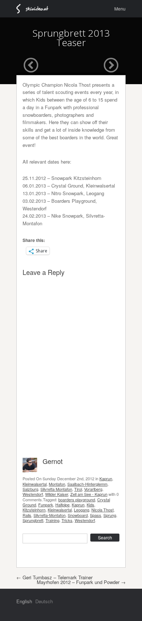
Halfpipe (62, 504)
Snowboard (78, 515)
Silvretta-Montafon (49, 515)
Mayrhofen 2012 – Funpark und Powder (81, 582)
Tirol (78, 489)
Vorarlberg (93, 489)
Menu (120, 8)
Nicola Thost (102, 510)
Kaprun (105, 478)
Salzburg (30, 489)
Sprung (109, 515)
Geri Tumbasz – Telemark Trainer (54, 577)
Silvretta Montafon (56, 489)
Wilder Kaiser (56, 494)
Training (52, 520)
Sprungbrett (33, 520)
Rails (27, 515)
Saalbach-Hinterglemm (87, 484)
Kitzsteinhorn (34, 510)
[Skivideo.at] (35, 8)
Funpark (45, 504)
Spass (95, 515)
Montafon (57, 484)
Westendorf (33, 494)
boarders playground (76, 499)
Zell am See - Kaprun (88, 494)
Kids (90, 504)
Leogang (81, 510)
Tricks (67, 520)
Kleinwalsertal (35, 484)
